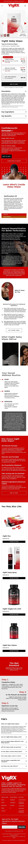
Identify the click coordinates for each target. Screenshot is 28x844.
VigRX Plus (7, 536)
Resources (3, 805)
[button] (2, 5)
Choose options (14, 541)
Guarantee (21, 805)
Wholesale (21, 808)
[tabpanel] (14, 205)
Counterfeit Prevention (21, 811)
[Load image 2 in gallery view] (5, 35)
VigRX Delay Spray (10, 572)
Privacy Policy (22, 799)
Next (25, 23)
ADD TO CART (7, 156)
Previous (2, 23)
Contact (3, 810)
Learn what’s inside (14, 160)
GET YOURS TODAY (14, 330)
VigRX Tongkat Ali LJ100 (12, 609)
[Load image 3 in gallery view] (8, 35)
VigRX (9, 840)
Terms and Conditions (21, 803)
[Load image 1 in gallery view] (2, 35)
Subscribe (22, 827)
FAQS (2, 808)
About (2, 802)
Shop (2, 799)
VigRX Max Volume (10, 645)
